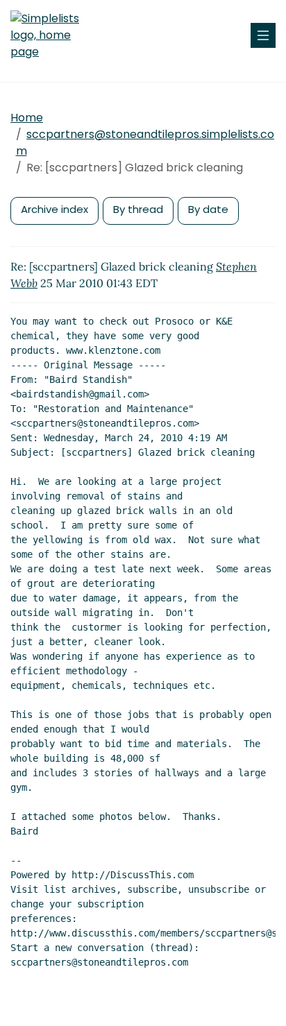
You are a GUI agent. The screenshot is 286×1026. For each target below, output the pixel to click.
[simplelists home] (52, 35)
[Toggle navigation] (263, 35)
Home (26, 118)
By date (208, 209)
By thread (138, 209)
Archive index (54, 209)
